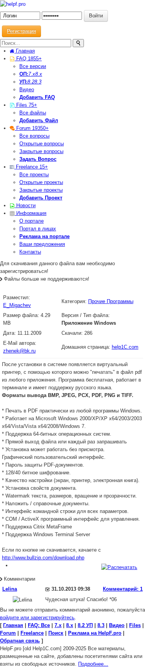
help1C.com (125, 347)
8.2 (30, 82)
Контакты (30, 252)
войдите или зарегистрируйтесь (37, 617)
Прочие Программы (110, 301)
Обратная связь (20, 641)
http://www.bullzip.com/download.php (43, 558)
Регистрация (21, 31)
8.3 (37, 82)
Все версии (32, 66)
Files (26, 105)
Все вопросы (34, 136)
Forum (32, 128)
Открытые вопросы (41, 144)
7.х (31, 74)
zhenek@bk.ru (19, 351)
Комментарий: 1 (123, 589)
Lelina (9, 589)
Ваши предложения (42, 244)
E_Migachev (17, 305)
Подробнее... (93, 664)
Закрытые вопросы (41, 151)
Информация (30, 213)
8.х (69, 625)
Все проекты (34, 174)
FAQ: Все (39, 625)
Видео (26, 89)
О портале (31, 221)
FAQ (28, 58)
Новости (25, 205)
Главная (24, 51)
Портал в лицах (37, 229)
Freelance (31, 167)
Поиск (55, 633)
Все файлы (32, 113)
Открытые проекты (41, 182)
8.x (38, 74)
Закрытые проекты (41, 190)
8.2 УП (85, 625)
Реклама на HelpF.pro (94, 633)
